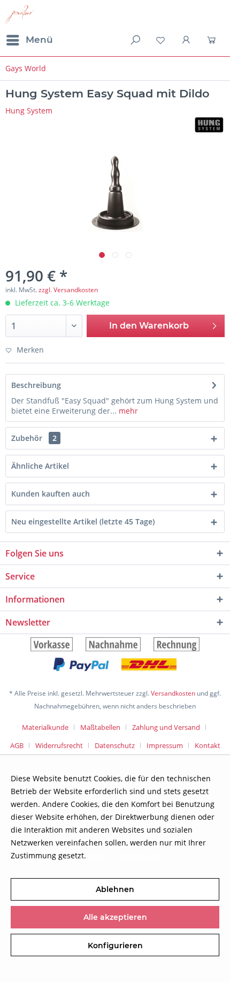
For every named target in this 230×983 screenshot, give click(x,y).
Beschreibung (36, 385)
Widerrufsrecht (59, 745)
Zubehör (34, 438)
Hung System (28, 110)
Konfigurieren (115, 945)
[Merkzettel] (160, 40)
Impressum (165, 745)
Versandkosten (173, 693)
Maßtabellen (100, 727)
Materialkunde (45, 727)
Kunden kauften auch (50, 494)
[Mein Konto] (186, 40)
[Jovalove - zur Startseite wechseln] (19, 14)
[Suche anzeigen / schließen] (134, 40)
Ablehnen (115, 889)
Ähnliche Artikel (40, 466)
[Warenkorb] (213, 40)
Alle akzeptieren (115, 917)
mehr (127, 411)
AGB (17, 745)
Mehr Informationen (124, 855)
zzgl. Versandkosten (68, 289)
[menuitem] (29, 40)
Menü (39, 39)
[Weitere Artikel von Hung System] (209, 125)
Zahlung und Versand (166, 727)
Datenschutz (115, 745)
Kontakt (207, 745)
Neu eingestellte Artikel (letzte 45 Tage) (83, 521)
